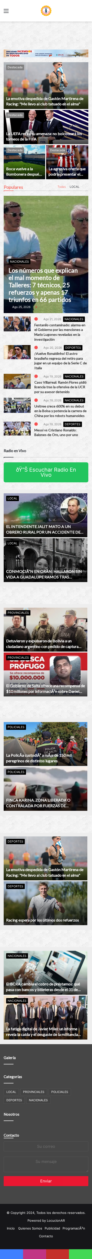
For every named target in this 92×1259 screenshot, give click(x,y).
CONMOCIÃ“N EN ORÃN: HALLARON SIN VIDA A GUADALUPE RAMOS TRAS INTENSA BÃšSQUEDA (44, 577)
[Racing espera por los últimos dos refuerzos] (45, 903)
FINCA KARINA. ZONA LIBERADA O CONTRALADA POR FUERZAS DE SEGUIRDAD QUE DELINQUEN (38, 805)
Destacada (15, 67)
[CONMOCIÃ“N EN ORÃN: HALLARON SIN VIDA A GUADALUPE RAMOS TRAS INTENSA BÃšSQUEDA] (45, 560)
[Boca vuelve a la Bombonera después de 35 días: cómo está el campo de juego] (24, 162)
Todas (60, 186)
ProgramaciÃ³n (74, 1228)
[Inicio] (46, 10)
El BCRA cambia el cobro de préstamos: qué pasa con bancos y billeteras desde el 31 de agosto (43, 989)
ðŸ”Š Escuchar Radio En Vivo (46, 472)
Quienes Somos (30, 1228)
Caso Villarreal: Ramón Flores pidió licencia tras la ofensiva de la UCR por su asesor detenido (60, 387)
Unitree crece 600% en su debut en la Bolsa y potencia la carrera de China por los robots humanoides (60, 411)
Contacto (11, 1135)
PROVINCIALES (18, 613)
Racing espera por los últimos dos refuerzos (42, 920)
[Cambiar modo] (85, 12)
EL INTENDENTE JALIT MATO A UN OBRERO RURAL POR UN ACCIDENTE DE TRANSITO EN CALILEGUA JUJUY (43, 532)
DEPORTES (73, 347)
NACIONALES (74, 319)
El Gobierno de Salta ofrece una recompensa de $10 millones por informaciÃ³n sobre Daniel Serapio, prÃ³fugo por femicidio (45, 691)
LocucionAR (56, 1220)
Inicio (11, 1228)
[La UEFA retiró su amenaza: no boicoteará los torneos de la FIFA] (46, 127)
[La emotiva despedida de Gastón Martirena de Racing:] (46, 85)
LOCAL (74, 186)
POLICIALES (16, 727)
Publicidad (52, 1228)
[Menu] (6, 12)
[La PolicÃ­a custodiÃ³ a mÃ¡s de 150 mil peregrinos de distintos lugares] (45, 744)
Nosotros (11, 1114)
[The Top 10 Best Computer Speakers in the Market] (17, 324)
